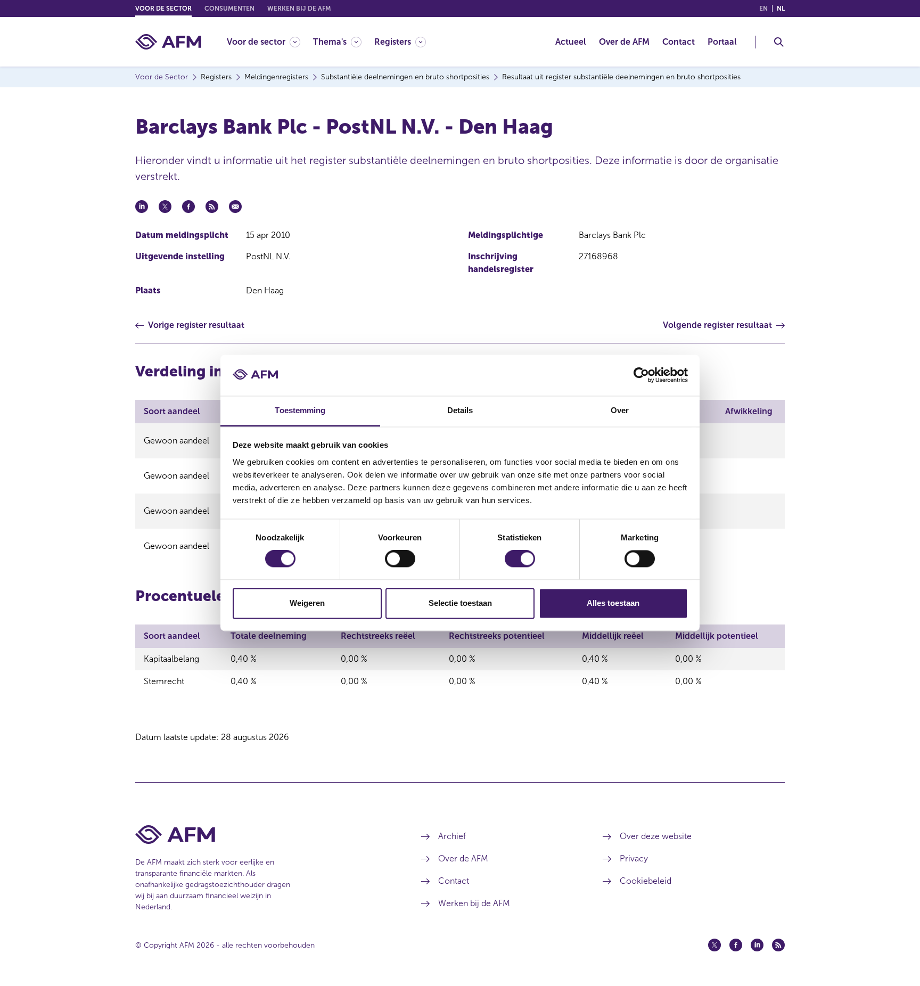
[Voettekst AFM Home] (262, 834)
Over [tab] (620, 410)
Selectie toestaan (460, 602)
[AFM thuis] (168, 42)
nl (781, 8)
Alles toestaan (613, 602)
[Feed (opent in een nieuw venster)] (778, 945)
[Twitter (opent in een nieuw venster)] (714, 945)
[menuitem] (270, 42)
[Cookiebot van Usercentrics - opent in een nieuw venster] (641, 375)
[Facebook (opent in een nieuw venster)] (735, 945)
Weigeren (307, 602)
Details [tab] (460, 410)
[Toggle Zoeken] (779, 42)
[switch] (400, 559)
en (763, 8)
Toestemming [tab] (300, 410)
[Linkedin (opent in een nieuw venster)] (757, 945)
